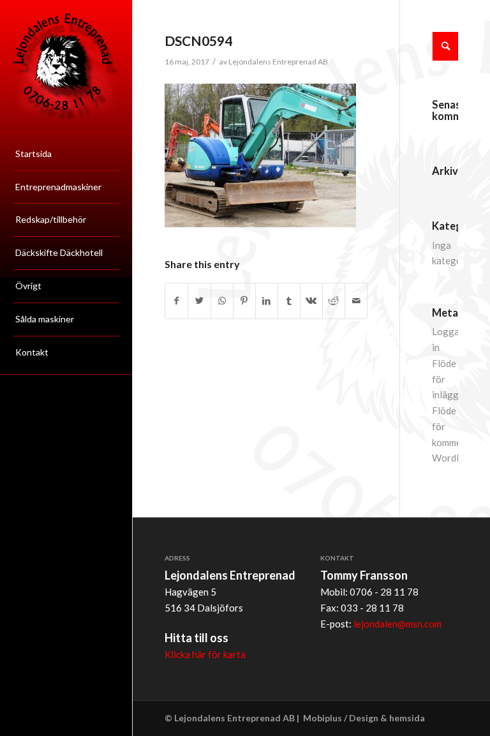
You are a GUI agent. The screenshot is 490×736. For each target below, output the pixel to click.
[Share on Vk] (311, 301)
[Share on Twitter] (199, 301)
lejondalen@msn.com (397, 623)
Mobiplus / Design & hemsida (364, 717)
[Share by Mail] (356, 301)
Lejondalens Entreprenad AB (278, 61)
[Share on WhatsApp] (222, 301)
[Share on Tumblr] (289, 301)
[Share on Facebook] (176, 301)
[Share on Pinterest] (244, 301)
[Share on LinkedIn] (267, 301)
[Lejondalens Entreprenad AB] (66, 66)
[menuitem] (66, 154)
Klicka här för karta (205, 654)
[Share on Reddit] (334, 301)
